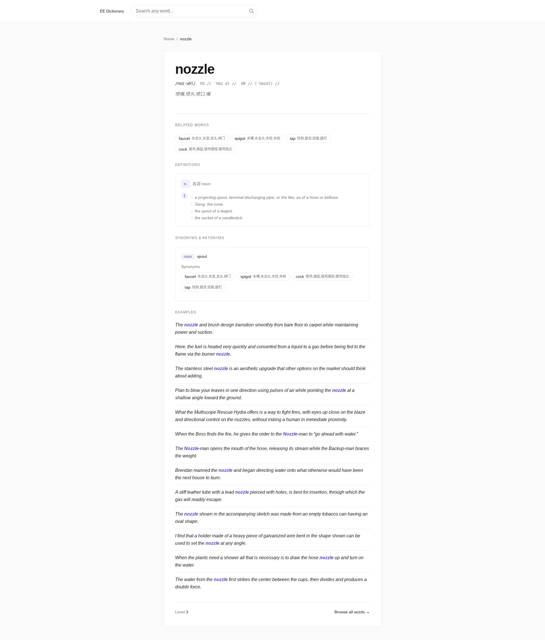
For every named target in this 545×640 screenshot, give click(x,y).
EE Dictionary (112, 11)
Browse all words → (352, 612)
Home (169, 39)
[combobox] (194, 11)
